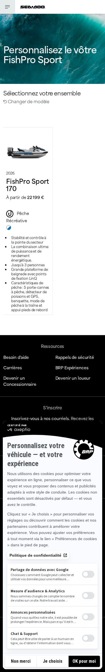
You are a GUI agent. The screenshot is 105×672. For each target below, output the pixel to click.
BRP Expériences (71, 367)
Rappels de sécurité (74, 357)
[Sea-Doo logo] (32, 7)
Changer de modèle (28, 101)
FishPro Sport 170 (27, 184)
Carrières (12, 367)
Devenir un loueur (73, 378)
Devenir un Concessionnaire (19, 381)
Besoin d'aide (16, 357)
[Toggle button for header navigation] (7, 7)
